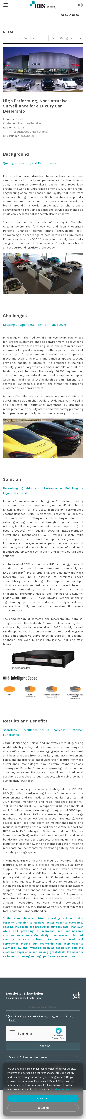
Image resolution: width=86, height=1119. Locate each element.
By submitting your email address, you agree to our (41, 1018)
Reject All (43, 1107)
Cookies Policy (60, 1089)
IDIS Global (43, 5)
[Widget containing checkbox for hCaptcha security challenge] (36, 1033)
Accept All (43, 1098)
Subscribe (43, 1046)
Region (80, 5)
